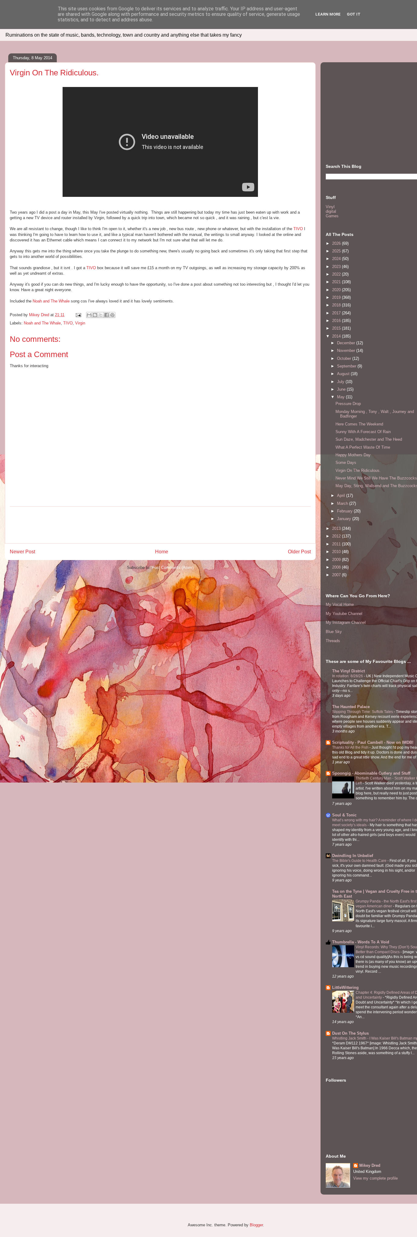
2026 (337, 243)
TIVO (298, 228)
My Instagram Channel (346, 622)
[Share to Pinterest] (112, 315)
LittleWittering (345, 987)
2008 (337, 567)
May (341, 397)
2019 (337, 297)
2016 (337, 320)
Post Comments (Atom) (173, 567)
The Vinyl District (348, 671)
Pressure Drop (348, 403)
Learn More (328, 14)
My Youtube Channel (344, 613)
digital (331, 211)
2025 (337, 251)
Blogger (256, 1225)
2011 (337, 544)
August (344, 373)
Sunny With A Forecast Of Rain (363, 431)
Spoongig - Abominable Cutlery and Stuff (371, 773)
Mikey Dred (369, 1165)
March (343, 503)
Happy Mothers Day (353, 455)
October (344, 358)
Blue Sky (334, 631)
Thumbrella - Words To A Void (360, 942)
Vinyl (330, 206)
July (341, 381)
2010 (337, 551)
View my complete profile (375, 1178)
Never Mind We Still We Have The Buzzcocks (376, 478)
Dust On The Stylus (350, 1033)
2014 (337, 336)
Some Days (345, 462)
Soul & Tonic (344, 815)
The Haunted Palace (351, 706)
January (344, 518)
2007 (337, 575)
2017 (337, 313)
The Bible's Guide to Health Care (359, 861)
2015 (337, 328)
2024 (337, 258)
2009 (337, 559)
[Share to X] (101, 315)
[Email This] (89, 315)
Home (161, 551)
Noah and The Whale (51, 301)
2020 (337, 290)
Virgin (80, 323)
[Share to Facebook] (106, 315)
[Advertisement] (160, 525)
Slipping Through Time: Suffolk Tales (363, 712)
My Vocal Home (340, 604)
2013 (337, 528)
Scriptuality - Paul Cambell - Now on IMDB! (372, 742)
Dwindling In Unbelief (352, 855)
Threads (333, 640)
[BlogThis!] (95, 315)
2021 (337, 282)
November (346, 350)
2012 (337, 536)
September (347, 366)
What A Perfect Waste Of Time (362, 447)
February (345, 511)
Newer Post (22, 551)
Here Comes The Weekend (359, 424)
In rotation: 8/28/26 (348, 676)
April (341, 495)
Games (332, 216)
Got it (354, 14)
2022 (337, 274)
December (346, 343)
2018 (337, 305)
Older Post (299, 551)
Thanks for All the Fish (350, 747)
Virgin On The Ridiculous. (358, 470)
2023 (337, 266)
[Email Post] (78, 315)
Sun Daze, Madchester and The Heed (368, 439)
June (342, 389)
